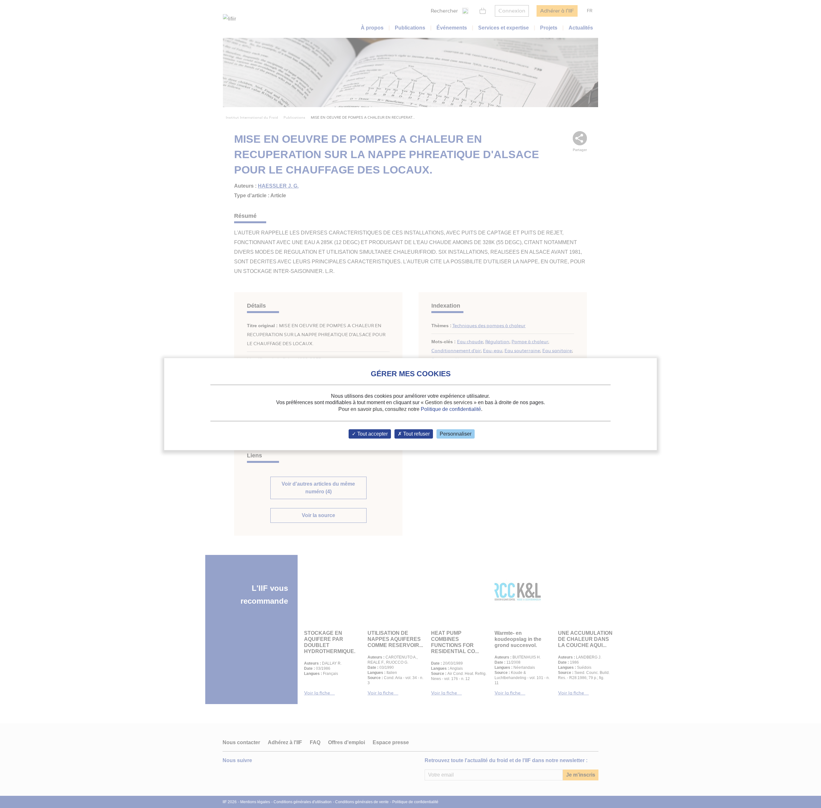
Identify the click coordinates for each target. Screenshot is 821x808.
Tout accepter (372, 434)
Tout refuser (416, 434)
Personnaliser (455, 434)
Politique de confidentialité (451, 409)
